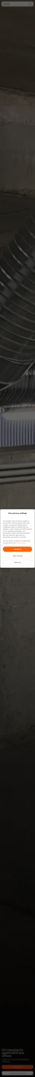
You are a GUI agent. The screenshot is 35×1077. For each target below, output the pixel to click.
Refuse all (17, 562)
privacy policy (21, 543)
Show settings (17, 556)
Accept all (17, 549)
